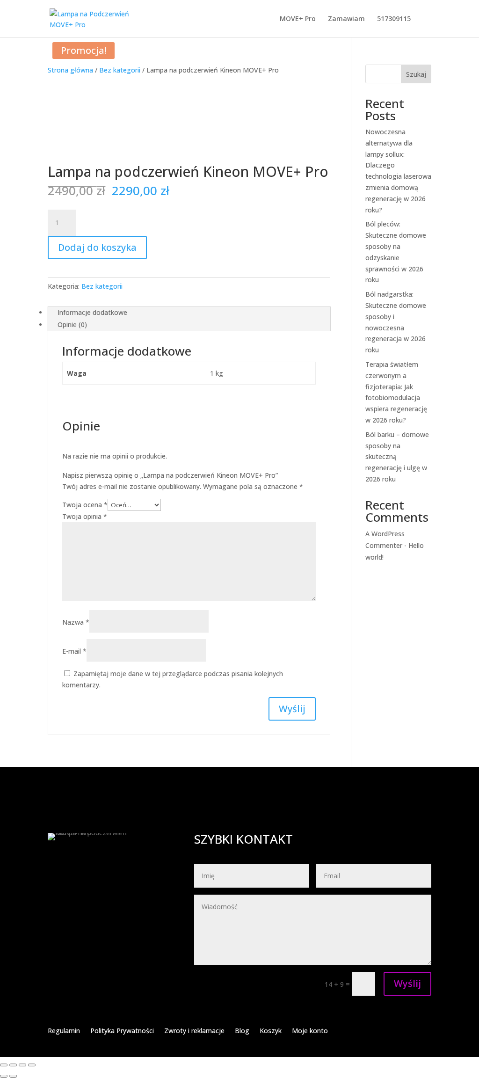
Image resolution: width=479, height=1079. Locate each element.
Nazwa (75, 622)
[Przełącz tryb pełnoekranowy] (13, 1065)
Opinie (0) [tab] (72, 324)
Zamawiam (346, 19)
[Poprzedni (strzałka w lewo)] (3, 1076)
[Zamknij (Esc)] (32, 1065)
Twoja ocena (85, 504)
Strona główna (70, 70)
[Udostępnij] (22, 1065)
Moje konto (310, 1031)
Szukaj (416, 74)
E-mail (74, 651)
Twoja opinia (84, 516)
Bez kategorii (119, 70)
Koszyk (271, 1031)
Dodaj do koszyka (97, 247)
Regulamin (64, 1031)
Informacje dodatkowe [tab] (92, 312)
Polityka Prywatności (122, 1031)
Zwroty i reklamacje (194, 1031)
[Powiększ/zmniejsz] (3, 1065)
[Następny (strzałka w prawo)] (13, 1076)
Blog (242, 1031)
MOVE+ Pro (298, 19)
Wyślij (407, 983)
